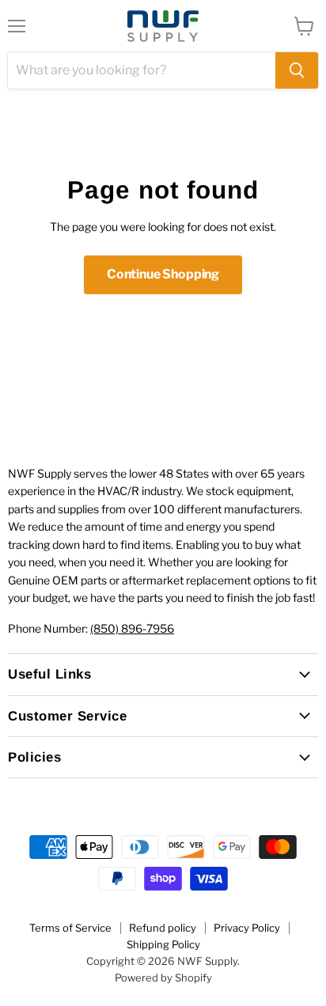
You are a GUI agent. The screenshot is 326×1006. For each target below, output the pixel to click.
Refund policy (162, 927)
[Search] (296, 70)
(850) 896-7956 (132, 628)
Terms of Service (70, 927)
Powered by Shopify (163, 977)
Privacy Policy (247, 927)
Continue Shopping (163, 274)
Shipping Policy (163, 944)
